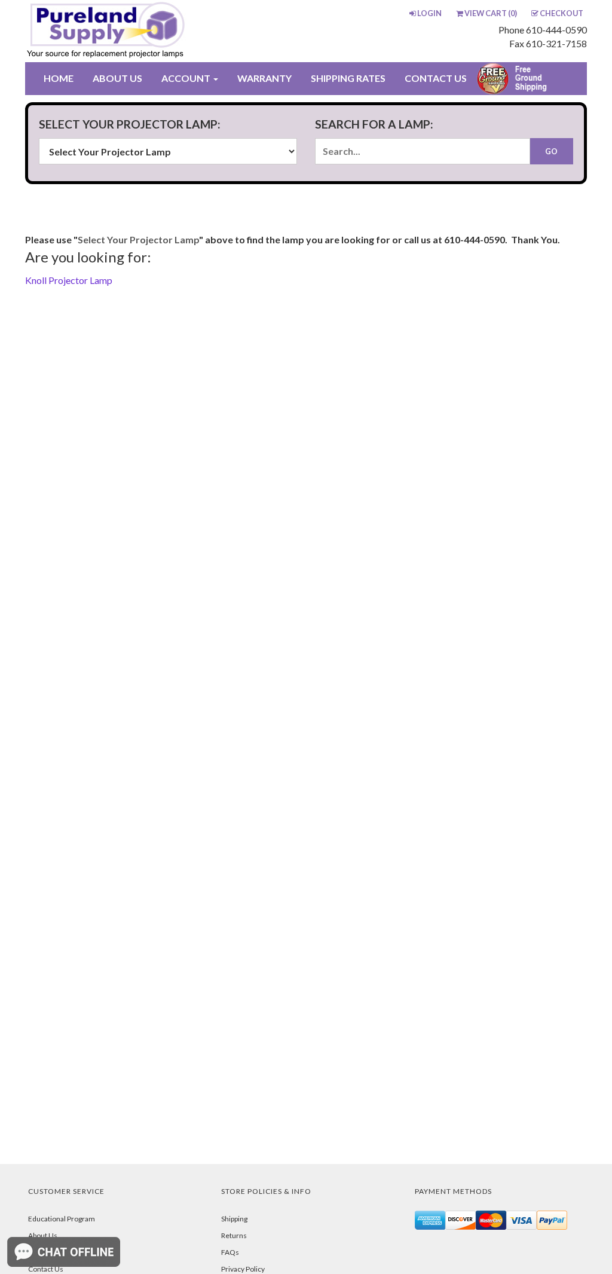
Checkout (561, 13)
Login (429, 13)
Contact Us (45, 1268)
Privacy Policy (243, 1268)
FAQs (230, 1252)
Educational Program (61, 1218)
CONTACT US (436, 78)
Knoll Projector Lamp (68, 280)
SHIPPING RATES (348, 78)
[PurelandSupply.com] (137, 31)
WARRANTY (264, 78)
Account (186, 78)
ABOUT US (117, 78)
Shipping (234, 1218)
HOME (59, 78)
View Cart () (490, 13)
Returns (234, 1235)
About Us (42, 1235)
